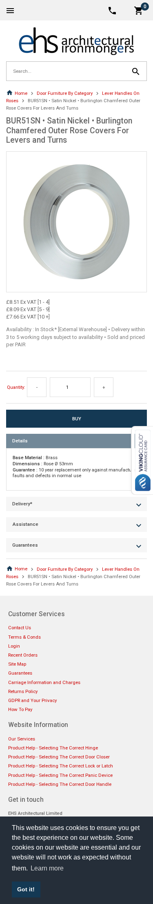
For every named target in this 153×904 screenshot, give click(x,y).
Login (14, 646)
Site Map (17, 664)
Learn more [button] (47, 868)
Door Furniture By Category (65, 93)
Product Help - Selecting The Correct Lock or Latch (60, 766)
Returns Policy (23, 691)
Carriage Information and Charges (44, 682)
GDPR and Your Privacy (32, 700)
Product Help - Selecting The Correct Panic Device (60, 775)
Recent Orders (23, 655)
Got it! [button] (26, 889)
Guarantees (20, 673)
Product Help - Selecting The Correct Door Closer (59, 757)
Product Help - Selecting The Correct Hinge (53, 748)
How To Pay (20, 709)
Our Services (21, 739)
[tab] (76, 441)
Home (21, 93)
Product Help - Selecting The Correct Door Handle (59, 784)
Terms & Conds (24, 637)
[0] (139, 10)
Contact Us (19, 627)
